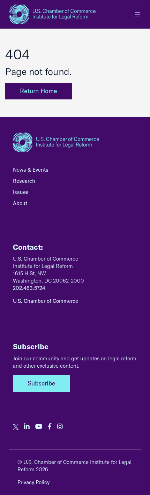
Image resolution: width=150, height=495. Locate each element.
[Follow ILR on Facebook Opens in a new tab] (50, 426)
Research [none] (24, 181)
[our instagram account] (60, 426)
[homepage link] (52, 14)
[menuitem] (75, 171)
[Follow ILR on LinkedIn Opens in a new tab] (27, 426)
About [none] (20, 203)
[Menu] (137, 14)
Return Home (38, 91)
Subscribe (41, 383)
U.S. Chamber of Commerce (45, 301)
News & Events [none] (30, 169)
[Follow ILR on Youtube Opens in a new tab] (38, 426)
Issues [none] (21, 192)
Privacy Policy (33, 482)
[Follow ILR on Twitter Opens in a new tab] (15, 426)
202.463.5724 (29, 288)
